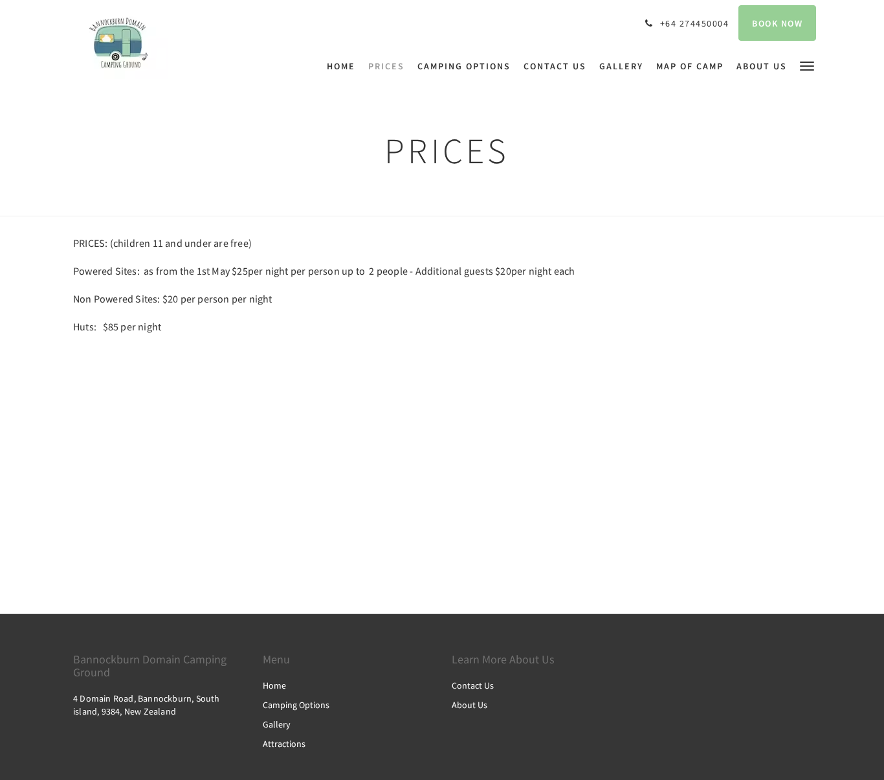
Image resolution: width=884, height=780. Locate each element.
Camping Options (296, 705)
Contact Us (473, 685)
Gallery (277, 724)
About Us (469, 705)
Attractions (284, 744)
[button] (807, 65)
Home (274, 685)
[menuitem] (344, 66)
